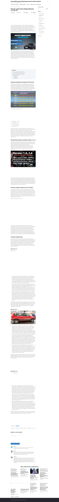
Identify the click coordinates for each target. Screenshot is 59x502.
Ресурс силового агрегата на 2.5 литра (18, 74)
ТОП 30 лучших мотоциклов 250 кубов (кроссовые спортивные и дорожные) (24, 472)
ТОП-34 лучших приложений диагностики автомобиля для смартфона (13, 491)
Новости (40, 17)
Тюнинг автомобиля (41, 31)
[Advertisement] (23, 20)
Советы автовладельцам (42, 28)
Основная (40, 21)
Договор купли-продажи (15, 4)
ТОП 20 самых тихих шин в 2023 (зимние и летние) (24, 489)
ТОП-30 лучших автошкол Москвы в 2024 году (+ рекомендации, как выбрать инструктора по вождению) (44, 474)
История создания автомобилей (41, 15)
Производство (38, 4)
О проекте (12, 496)
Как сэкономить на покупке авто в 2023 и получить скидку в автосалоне (33, 488)
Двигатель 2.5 (16, 78)
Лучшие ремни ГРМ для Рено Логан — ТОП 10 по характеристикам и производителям (44, 488)
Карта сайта (39, 35)
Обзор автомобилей (41, 18)
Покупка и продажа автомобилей (41, 23)
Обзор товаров (41, 20)
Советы (28, 4)
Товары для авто (32, 4)
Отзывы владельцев (16, 75)
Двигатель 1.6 (16, 77)
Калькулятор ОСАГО (23, 4)
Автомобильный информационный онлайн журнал (26, 1)
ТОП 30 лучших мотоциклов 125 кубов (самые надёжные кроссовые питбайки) (14, 473)
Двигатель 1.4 (16, 76)
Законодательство (41, 13)
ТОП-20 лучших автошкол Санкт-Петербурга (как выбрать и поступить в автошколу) (34, 476)
